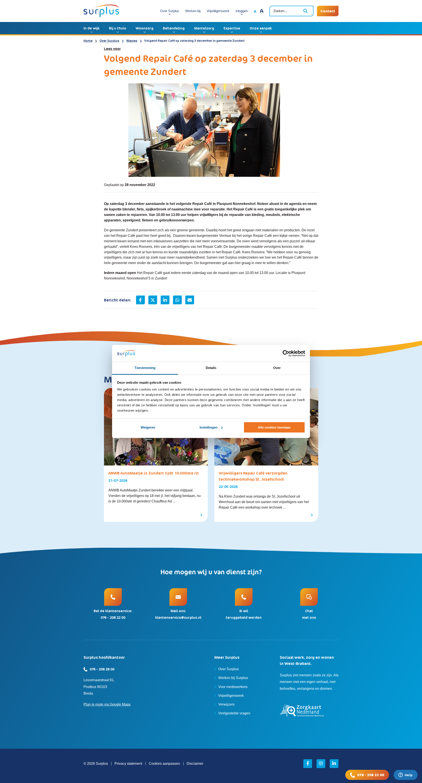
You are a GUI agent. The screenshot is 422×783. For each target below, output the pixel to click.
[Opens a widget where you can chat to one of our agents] (405, 775)
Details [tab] (211, 368)
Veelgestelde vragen (234, 713)
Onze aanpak (261, 28)
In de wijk (92, 28)
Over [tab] (277, 368)
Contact (327, 11)
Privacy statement (128, 763)
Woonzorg (144, 28)
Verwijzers (226, 704)
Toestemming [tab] (145, 368)
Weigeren (148, 427)
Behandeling (174, 28)
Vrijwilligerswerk (218, 11)
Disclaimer (195, 763)
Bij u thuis (117, 28)
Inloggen (242, 11)
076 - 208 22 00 (370, 774)
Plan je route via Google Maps (107, 704)
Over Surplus (169, 11)
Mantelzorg (204, 28)
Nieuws (131, 40)
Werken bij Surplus (233, 678)
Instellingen (208, 427)
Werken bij (192, 11)
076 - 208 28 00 (102, 669)
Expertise (232, 28)
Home (88, 40)
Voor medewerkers (232, 687)
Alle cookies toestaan (274, 427)
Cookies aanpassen (164, 763)
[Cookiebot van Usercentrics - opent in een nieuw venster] (286, 353)
